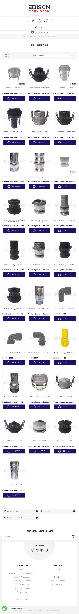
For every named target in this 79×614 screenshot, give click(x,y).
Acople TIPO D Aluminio (39, 132)
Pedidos (57, 577)
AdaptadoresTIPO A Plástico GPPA (14, 309)
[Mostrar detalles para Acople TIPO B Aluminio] (14, 74)
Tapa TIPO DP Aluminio (39, 440)
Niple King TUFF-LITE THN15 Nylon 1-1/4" (64, 353)
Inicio (24, 36)
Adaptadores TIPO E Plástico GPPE (14, 264)
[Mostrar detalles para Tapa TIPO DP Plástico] (65, 426)
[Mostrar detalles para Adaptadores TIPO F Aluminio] (39, 250)
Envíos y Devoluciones (21, 588)
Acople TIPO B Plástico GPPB (39, 88)
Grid (6, 55)
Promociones (57, 585)
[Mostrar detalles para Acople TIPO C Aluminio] (65, 74)
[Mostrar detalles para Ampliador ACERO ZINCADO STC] (39, 294)
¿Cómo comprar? (21, 596)
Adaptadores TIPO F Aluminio (39, 264)
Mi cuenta (57, 569)
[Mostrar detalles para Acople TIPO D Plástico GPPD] (65, 118)
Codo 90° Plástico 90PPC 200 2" (65, 308)
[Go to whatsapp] (4, 608)
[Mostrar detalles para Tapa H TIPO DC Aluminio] (65, 382)
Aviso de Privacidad (21, 577)
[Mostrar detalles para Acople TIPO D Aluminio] (39, 118)
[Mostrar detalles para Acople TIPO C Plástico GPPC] (14, 118)
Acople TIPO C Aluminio (65, 88)
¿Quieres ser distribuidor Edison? (21, 573)
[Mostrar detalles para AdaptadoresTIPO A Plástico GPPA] (14, 294)
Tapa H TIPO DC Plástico (14, 440)
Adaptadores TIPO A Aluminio (64, 176)
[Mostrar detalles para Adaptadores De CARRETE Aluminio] (39, 162)
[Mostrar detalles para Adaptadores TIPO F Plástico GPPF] (65, 250)
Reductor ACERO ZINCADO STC (14, 396)
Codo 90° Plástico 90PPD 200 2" (14, 352)
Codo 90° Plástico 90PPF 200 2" (39, 352)
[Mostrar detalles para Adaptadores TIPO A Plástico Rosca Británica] (14, 206)
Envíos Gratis (22, 592)
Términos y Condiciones (22, 581)
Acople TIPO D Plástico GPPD (64, 132)
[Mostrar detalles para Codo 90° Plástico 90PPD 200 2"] (14, 338)
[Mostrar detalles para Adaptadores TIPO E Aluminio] (65, 206)
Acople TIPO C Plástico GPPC (14, 132)
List (9, 55)
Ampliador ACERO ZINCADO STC (39, 308)
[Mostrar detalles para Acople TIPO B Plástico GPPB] (39, 74)
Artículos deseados (57, 581)
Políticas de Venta (22, 585)
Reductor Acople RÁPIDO (39, 396)
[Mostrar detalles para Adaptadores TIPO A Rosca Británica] (39, 206)
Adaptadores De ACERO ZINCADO (14, 176)
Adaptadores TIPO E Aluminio (64, 220)
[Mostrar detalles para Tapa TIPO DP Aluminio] (39, 426)
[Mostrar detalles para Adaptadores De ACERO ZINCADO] (14, 162)
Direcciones (57, 573)
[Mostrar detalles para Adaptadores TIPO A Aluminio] (65, 162)
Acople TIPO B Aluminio (14, 88)
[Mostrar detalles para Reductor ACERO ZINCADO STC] (14, 382)
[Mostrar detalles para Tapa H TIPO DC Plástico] (14, 426)
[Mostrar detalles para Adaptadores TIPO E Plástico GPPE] (14, 250)
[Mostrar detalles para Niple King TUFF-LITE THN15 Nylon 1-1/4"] (65, 338)
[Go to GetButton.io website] (5, 612)
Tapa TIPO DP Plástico (64, 440)
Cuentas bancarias (22, 600)
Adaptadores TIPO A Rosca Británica (39, 220)
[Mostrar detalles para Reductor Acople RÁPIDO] (39, 382)
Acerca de (22, 569)
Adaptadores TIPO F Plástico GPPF (64, 264)
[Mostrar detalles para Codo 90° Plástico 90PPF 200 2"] (39, 338)
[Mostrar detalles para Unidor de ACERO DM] (14, 470)
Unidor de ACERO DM (14, 484)
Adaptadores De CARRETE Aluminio (39, 176)
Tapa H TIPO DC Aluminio (64, 396)
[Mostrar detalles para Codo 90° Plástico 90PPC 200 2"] (65, 294)
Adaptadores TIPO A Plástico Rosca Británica (14, 220)
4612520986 (41, 33)
